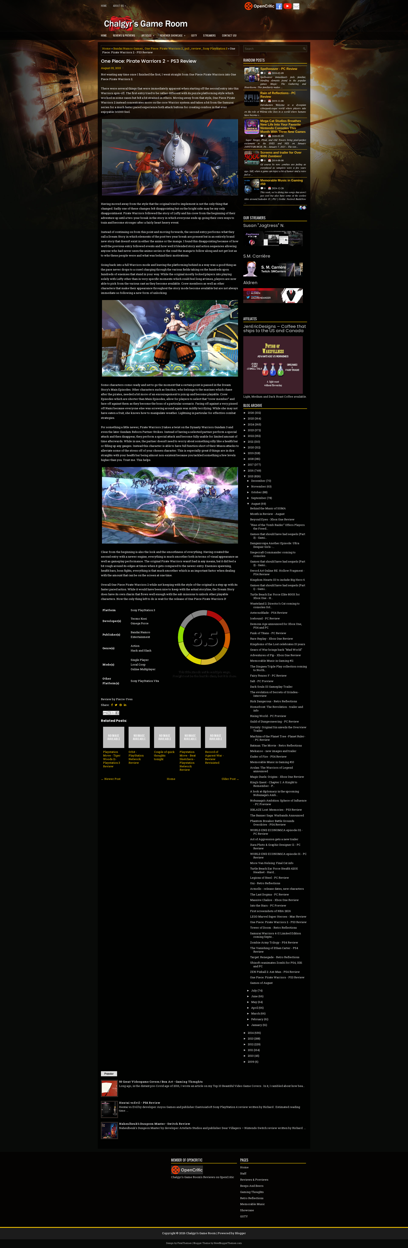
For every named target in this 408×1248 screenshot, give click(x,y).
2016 (251, 470)
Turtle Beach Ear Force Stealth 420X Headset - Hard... (274, 870)
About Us (119, 5)
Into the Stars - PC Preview (268, 905)
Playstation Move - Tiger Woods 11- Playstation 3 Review (111, 759)
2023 (251, 430)
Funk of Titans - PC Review (268, 633)
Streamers (209, 35)
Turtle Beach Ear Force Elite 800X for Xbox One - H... (275, 596)
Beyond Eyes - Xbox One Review (272, 519)
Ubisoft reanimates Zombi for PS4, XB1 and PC (276, 964)
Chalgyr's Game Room (201, 1233)
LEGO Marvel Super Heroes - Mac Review (278, 916)
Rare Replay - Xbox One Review (271, 638)
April (254, 1008)
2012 (251, 1044)
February (257, 1019)
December (258, 481)
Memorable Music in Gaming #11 (271, 661)
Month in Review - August (267, 514)
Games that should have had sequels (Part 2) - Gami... (277, 563)
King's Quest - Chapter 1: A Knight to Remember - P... (273, 784)
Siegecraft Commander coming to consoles (273, 554)
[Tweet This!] (116, 705)
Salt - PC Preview (261, 681)
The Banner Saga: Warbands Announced (277, 815)
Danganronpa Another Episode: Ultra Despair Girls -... (274, 545)
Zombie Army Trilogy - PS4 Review (274, 942)
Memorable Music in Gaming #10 (272, 762)
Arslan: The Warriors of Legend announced (271, 769)
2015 (251, 476)
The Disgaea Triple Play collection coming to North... (278, 668)
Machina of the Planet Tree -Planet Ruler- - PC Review (277, 738)
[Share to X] (113, 713)
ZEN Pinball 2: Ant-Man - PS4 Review (275, 972)
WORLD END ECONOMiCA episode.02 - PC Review (276, 832)
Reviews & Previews (124, 35)
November (258, 486)
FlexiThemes (184, 1243)
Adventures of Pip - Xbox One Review (275, 655)
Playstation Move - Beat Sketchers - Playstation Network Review (188, 761)
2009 (251, 1062)
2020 (251, 447)
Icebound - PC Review (265, 618)
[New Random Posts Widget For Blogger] (302, 208)
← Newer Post (110, 779)
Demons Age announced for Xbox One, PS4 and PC (276, 625)
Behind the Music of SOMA (268, 508)
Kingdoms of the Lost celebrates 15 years (277, 644)
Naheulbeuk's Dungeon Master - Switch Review (154, 1124)
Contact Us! (229, 35)
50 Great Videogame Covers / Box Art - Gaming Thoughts (161, 1082)
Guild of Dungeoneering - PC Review (274, 721)
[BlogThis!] (109, 713)
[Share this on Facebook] (112, 705)
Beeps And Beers (252, 1186)
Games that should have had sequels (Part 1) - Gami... (277, 587)
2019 (251, 453)
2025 (251, 418)
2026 (251, 413)
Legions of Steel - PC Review (269, 878)
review (196, 48)
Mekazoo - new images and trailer (273, 751)
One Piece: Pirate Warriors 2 (164, 48)
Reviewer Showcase (172, 35)
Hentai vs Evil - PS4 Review (139, 1103)
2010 (251, 1056)
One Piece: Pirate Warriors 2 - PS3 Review (148, 61)
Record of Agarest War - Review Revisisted (214, 757)
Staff (243, 1173)
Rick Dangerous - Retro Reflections (273, 701)
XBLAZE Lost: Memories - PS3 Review (276, 810)
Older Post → (230, 779)
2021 (251, 441)
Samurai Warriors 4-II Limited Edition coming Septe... (275, 935)
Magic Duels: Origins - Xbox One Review (277, 777)
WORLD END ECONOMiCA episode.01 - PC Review (278, 855)
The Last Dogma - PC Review (269, 894)
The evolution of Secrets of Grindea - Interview (274, 694)
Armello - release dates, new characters (277, 889)
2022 (251, 436)
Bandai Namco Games (128, 48)
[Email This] (105, 713)
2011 (250, 1050)
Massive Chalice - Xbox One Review (274, 900)
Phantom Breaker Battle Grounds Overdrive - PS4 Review (272, 822)
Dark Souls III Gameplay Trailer (271, 686)
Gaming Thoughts (252, 1192)
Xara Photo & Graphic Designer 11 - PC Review (275, 846)
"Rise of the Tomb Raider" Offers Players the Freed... (277, 526)
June (254, 996)
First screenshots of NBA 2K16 (270, 911)
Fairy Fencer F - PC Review (268, 675)
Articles (148, 35)
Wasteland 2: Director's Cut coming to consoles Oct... (275, 605)
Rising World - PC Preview (268, 716)
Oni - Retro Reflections (265, 883)
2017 (251, 464)
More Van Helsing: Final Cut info (271, 863)
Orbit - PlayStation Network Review (136, 757)
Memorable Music (252, 1204)
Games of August (261, 983)
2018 (251, 459)
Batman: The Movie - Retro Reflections (276, 745)
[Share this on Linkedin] (125, 705)
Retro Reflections (252, 1198)
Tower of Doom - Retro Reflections (273, 927)
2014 (251, 1033)
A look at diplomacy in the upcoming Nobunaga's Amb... (274, 793)
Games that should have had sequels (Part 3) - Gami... (277, 536)
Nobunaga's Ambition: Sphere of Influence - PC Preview (278, 802)
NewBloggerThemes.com (228, 1243)
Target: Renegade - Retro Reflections (274, 957)
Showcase (247, 1210)
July (254, 990)
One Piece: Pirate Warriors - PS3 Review (277, 977)
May (254, 1002)
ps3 (187, 48)
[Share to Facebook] (117, 713)
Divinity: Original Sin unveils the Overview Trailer (278, 729)
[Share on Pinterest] (120, 705)
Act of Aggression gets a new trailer (274, 839)
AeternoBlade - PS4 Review (269, 613)
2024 (251, 424)
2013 (251, 1038)
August (255, 504)
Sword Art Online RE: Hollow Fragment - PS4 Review (277, 572)
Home (104, 5)
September (258, 498)
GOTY (194, 35)
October (256, 492)
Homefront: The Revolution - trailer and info (276, 708)
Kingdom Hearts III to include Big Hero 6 (277, 580)
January (256, 1025)
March (255, 1013)
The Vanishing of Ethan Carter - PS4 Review (274, 949)
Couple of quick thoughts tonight (164, 755)
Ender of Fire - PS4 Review (268, 756)
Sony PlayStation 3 (215, 48)
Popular (109, 1073)
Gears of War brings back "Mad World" (276, 650)
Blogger (240, 1233)
